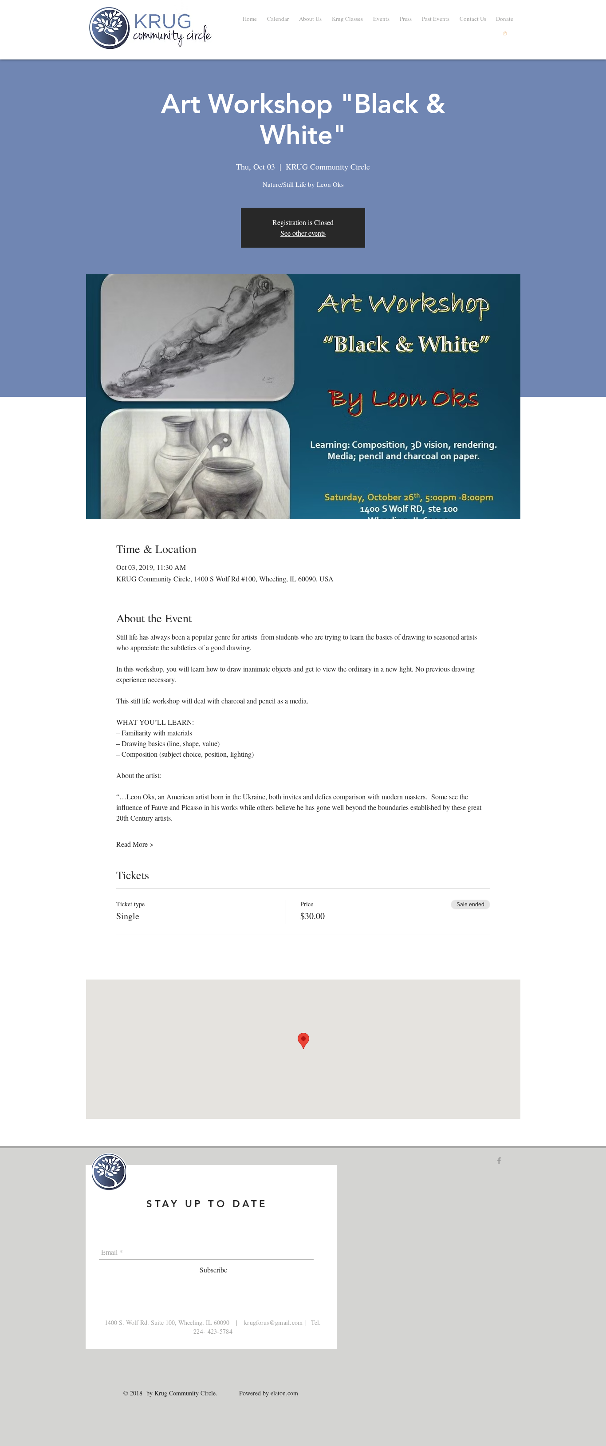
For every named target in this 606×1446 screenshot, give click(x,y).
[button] (435, 18)
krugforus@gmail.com (273, 1322)
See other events (303, 232)
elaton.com (284, 1393)
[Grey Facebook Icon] (499, 1160)
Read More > (134, 844)
